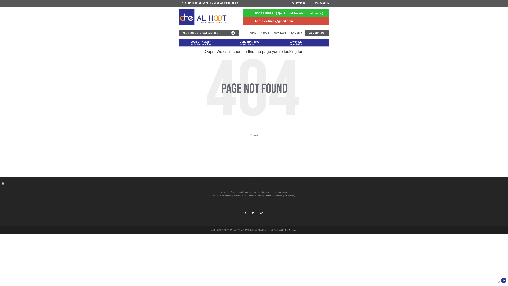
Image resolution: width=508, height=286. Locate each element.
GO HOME (254, 135)
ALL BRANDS (317, 32)
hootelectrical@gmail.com (274, 21)
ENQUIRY (296, 32)
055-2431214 (322, 3)
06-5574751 (298, 3)
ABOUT (265, 32)
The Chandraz (291, 230)
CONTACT (280, 32)
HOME (252, 32)
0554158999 (264, 13)
